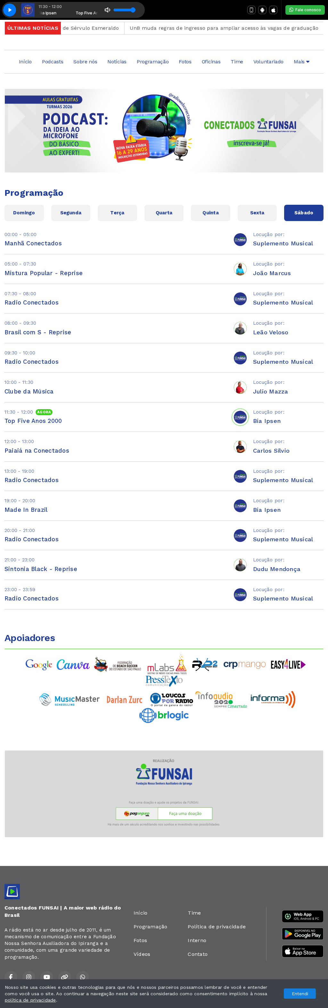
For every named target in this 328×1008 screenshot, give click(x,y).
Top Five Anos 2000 (33, 420)
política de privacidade (30, 1000)
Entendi (300, 993)
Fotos (185, 62)
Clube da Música (29, 391)
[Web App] (251, 10)
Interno (197, 940)
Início (25, 62)
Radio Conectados (31, 302)
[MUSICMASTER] (69, 699)
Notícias (116, 62)
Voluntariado (268, 62)
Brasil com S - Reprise (37, 332)
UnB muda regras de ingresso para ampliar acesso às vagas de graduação (205, 28)
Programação (152, 62)
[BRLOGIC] (164, 715)
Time (237, 62)
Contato (198, 954)
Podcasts (52, 62)
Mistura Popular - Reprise (43, 273)
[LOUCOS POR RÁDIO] (171, 699)
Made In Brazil (25, 509)
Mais (300, 62)
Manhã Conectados (33, 243)
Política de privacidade (217, 927)
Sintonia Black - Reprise (40, 569)
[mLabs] (167, 664)
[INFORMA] (273, 699)
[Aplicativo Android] (262, 10)
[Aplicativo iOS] (273, 10)
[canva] (73, 664)
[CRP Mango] (244, 664)
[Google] (39, 664)
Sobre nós (85, 62)
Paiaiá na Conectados (36, 450)
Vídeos (142, 954)
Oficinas (211, 62)
